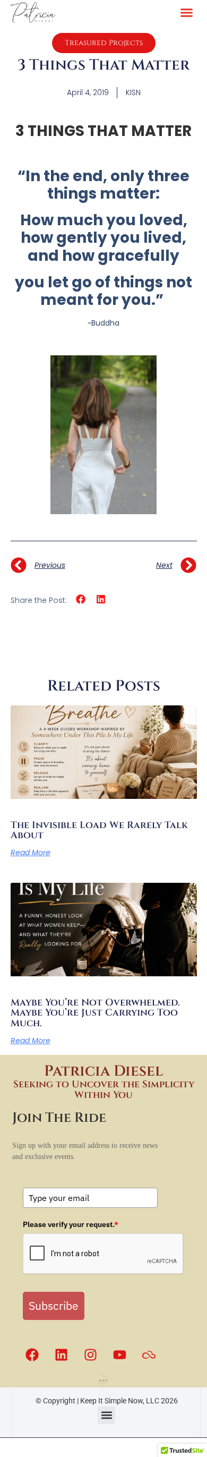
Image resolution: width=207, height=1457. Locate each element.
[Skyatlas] (148, 1354)
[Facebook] (32, 1354)
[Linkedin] (61, 1354)
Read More (30, 852)
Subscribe (54, 1305)
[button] (187, 13)
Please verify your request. (70, 1224)
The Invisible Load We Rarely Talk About (99, 830)
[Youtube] (119, 1354)
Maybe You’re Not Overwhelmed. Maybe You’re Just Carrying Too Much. (95, 1013)
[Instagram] (90, 1354)
